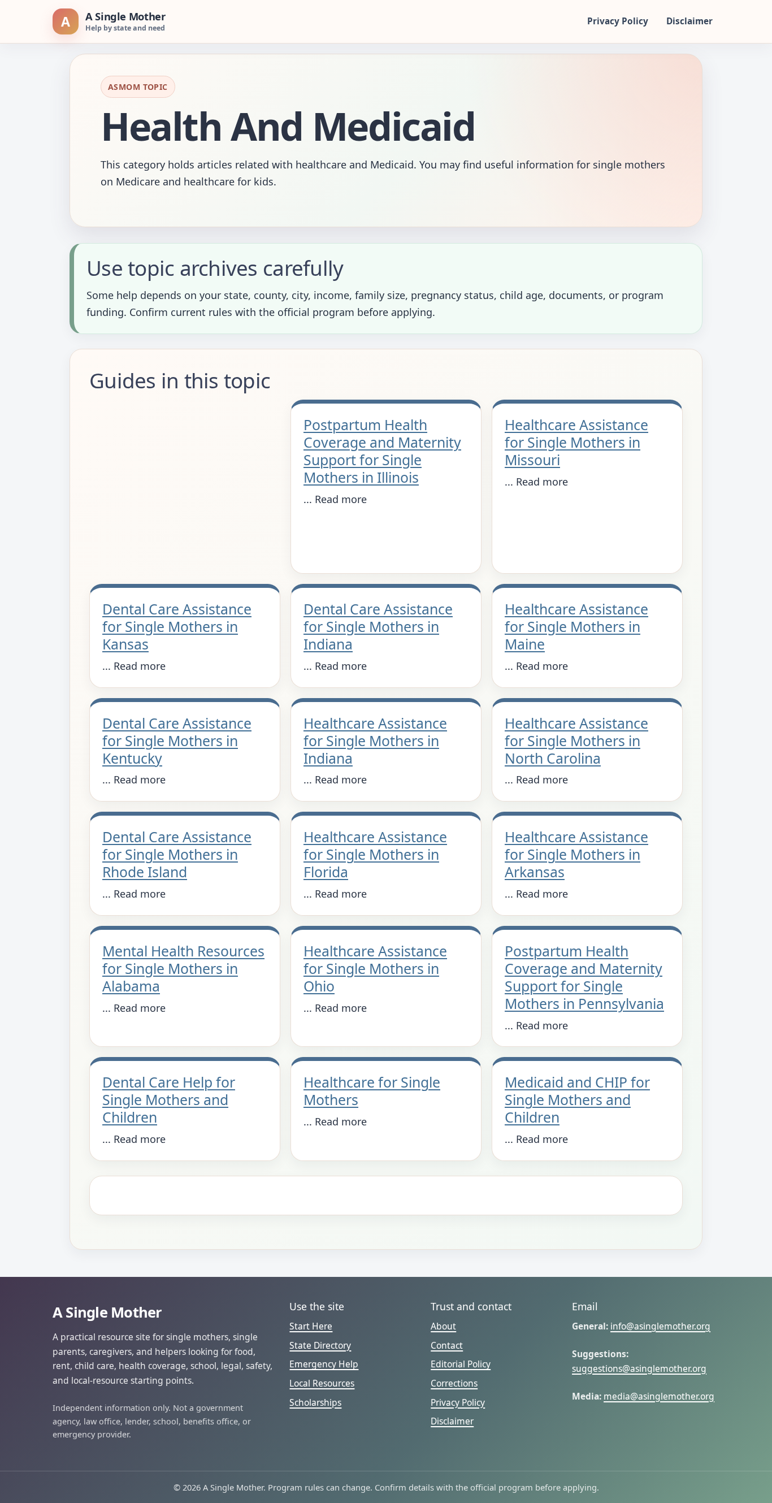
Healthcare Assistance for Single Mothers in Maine (576, 626)
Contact (447, 1345)
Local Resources (321, 1383)
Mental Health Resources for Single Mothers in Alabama (183, 968)
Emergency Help (323, 1364)
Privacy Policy (617, 21)
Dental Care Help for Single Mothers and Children (168, 1099)
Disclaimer (689, 21)
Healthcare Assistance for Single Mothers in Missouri (576, 442)
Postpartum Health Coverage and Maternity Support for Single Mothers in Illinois (382, 451)
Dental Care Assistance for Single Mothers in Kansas (176, 626)
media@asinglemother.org (659, 1396)
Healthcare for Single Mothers (371, 1090)
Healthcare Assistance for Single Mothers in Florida (375, 854)
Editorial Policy (461, 1364)
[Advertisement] (184, 483)
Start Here (310, 1326)
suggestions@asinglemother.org (639, 1368)
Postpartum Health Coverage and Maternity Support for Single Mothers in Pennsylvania (584, 977)
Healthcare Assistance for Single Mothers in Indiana (375, 740)
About (443, 1326)
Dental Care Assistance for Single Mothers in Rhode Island (176, 854)
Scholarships (315, 1402)
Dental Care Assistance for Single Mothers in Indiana (378, 626)
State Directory (320, 1345)
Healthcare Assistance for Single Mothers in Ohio (375, 968)
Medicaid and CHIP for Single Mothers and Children (577, 1099)
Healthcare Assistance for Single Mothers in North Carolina (576, 740)
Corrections (454, 1383)
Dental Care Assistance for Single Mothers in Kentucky (176, 740)
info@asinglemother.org (660, 1326)
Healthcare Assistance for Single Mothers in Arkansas (576, 854)
